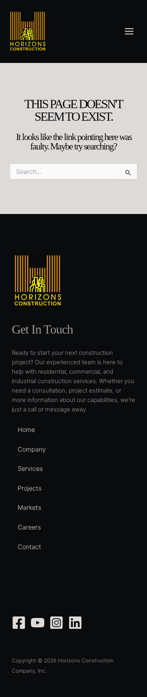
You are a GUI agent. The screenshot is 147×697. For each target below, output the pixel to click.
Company (32, 449)
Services (30, 468)
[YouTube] (38, 623)
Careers (29, 527)
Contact (29, 547)
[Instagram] (56, 623)
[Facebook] (19, 623)
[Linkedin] (75, 623)
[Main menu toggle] (129, 31)
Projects (30, 488)
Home (26, 429)
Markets (29, 507)
